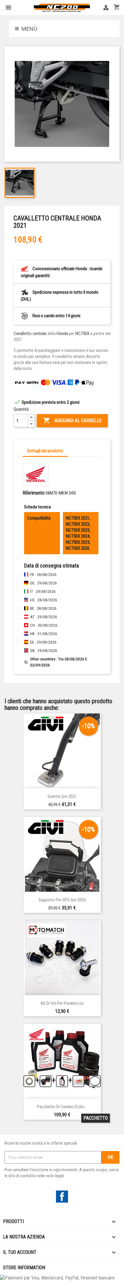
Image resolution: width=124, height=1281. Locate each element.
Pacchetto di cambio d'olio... (62, 1106)
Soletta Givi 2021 (62, 796)
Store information (24, 1267)
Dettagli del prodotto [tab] (45, 451)
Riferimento (34, 493)
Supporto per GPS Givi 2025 (62, 900)
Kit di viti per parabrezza (62, 1003)
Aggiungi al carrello (72, 420)
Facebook (62, 1197)
